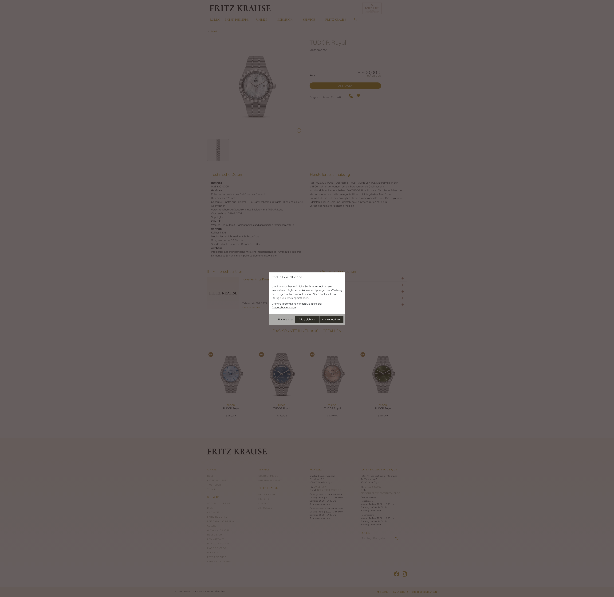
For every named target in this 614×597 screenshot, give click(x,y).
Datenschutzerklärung (284, 307)
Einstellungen (285, 319)
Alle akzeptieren (331, 319)
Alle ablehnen (307, 319)
